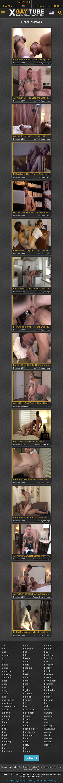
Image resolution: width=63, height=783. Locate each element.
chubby (48, 741)
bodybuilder (29, 732)
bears (26, 664)
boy (46, 652)
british (47, 671)
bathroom (28, 648)
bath (25, 645)
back (4, 725)
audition (6, 716)
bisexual (27, 700)
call (46, 706)
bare (4, 748)
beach (26, 658)
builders (48, 696)
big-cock (27, 693)
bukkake (48, 700)
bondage (28, 735)
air (3, 658)
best (25, 684)
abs (4, 652)
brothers (48, 674)
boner (26, 738)
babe (5, 722)
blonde (26, 716)
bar (4, 745)
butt (46, 703)
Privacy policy (49, 781)
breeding (49, 664)
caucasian (49, 729)
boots (26, 741)
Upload (38, 781)
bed (25, 671)
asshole (6, 709)
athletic (6, 713)
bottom (27, 751)
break (47, 661)
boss (25, 748)
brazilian (48, 658)
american (7, 677)
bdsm (26, 655)
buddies (48, 693)
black (26, 706)
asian (5, 693)
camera (48, 713)
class (47, 745)
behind (26, 677)
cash (46, 722)
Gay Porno (48, 767)
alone (5, 664)
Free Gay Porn (35, 767)
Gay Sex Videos (31, 769)
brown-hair (50, 680)
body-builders (30, 729)
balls (4, 738)
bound (47, 645)
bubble (47, 687)
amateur (6, 671)
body (25, 725)
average (6, 719)
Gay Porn (23, 767)
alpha (5, 668)
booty (26, 745)
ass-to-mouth (9, 706)
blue (25, 722)
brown (47, 677)
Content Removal (26, 781)
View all (31, 758)
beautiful (27, 668)
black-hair (28, 713)
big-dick (27, 696)
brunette (48, 684)
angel (5, 684)
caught (47, 732)
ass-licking (7, 703)
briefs (47, 668)
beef (25, 674)
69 (3, 648)
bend (26, 680)
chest (47, 735)
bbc (25, 652)
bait (4, 732)
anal (4, 680)
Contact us (12, 781)
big (24, 687)
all (3, 661)
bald (4, 735)
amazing (6, 674)
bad (4, 729)
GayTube (58, 767)
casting (48, 725)
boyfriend (49, 655)
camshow (49, 716)
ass (4, 696)
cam (46, 709)
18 (3, 645)
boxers (47, 648)
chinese (48, 738)
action (5, 655)
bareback (7, 751)
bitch (25, 703)
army (5, 690)
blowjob (27, 719)
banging (6, 741)
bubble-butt (50, 690)
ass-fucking (8, 700)
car (46, 719)
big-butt (27, 690)
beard (26, 661)
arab (4, 687)
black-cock (28, 709)
